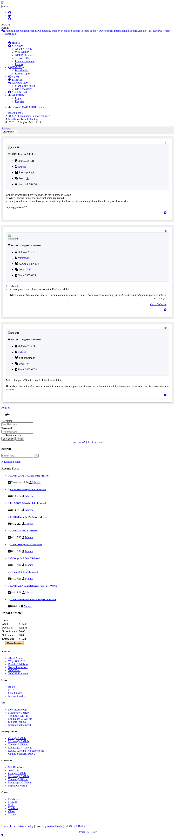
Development (106, 30)
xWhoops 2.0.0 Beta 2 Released (25, 558)
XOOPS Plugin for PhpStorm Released (28, 517)
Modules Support (70, 30)
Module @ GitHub (25, 85)
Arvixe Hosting (55, 826)
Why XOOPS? (23, 51)
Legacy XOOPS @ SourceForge (26, 750)
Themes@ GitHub (18, 715)
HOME (15, 42)
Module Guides (16, 696)
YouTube (13, 808)
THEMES (17, 79)
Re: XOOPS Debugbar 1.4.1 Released (28, 489)
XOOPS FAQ (19, 92)
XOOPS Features (24, 55)
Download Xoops (18, 709)
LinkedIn (13, 802)
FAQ (11, 689)
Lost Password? (96, 442)
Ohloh (11, 811)
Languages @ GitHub (20, 718)
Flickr (11, 805)
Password (6, 428)
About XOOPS (23, 48)
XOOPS (16, 45)
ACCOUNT (19, 95)
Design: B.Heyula (87, 831)
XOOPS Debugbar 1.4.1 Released (26, 544)
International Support (125, 30)
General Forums (29, 30)
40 (27, 178)
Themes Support (89, 30)
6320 (28, 269)
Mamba (36, 482)
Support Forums (17, 721)
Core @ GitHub (17, 738)
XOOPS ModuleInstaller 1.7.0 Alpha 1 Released (33, 599)
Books (11, 686)
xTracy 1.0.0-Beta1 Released (24, 572)
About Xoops (15, 658)
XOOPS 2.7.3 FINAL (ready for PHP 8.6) (29, 475)
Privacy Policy (25, 826)
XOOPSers (14, 670)
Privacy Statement (25, 61)
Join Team (13, 770)
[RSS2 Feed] (75, 826)
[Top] (165, 212)
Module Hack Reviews (149, 30)
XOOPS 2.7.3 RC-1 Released (23, 530)
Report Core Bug (17, 785)
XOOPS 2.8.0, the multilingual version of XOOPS (33, 586)
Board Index (22, 70)
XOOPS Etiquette (18, 673)
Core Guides (15, 692)
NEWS (15, 76)
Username (6, 420)
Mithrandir (23, 257)
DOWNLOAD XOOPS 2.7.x (27, 107)
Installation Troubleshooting (23, 119)
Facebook (13, 799)
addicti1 (22, 166)
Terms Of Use (22, 58)
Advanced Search (11, 461)
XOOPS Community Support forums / (29, 116)
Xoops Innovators (18, 667)
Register (19, 101)
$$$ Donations (16, 767)
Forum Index (12, 30)
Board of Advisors (18, 664)
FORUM (17, 67)
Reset (20, 438)
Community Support (49, 30)
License (19, 64)
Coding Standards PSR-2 (21, 753)
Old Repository (23, 88)
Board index (15, 112)
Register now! (77, 442)
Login (18, 98)
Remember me (13, 435)
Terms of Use (8, 826)
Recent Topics (22, 73)
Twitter (12, 814)
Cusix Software (158, 304)
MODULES (19, 82)
